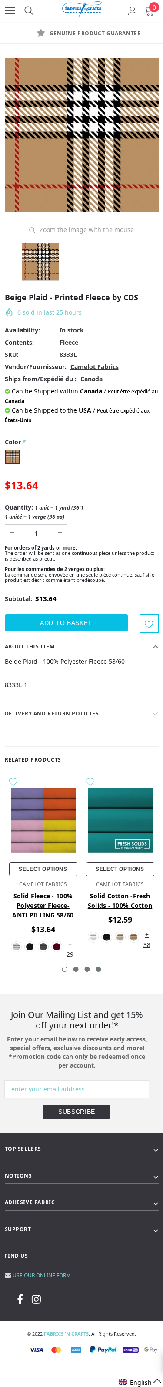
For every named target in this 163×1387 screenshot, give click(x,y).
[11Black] (30, 947)
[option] (82, 135)
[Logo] (82, 8)
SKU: (12, 354)
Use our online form (42, 1275)
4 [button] (98, 969)
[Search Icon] (28, 11)
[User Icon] (132, 11)
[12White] (16, 947)
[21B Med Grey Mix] (43, 947)
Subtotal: (18, 598)
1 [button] (64, 969)
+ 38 (146, 935)
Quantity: (44, 512)
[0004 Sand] (134, 937)
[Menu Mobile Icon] (10, 11)
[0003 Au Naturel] (120, 937)
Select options (43, 869)
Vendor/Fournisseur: (36, 367)
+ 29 (70, 944)
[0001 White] (93, 937)
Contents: (19, 342)
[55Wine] (57, 947)
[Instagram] (36, 1298)
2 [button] (76, 969)
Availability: (22, 330)
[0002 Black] (107, 937)
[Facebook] (20, 1298)
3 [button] (87, 969)
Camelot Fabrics (94, 367)
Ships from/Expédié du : (41, 379)
